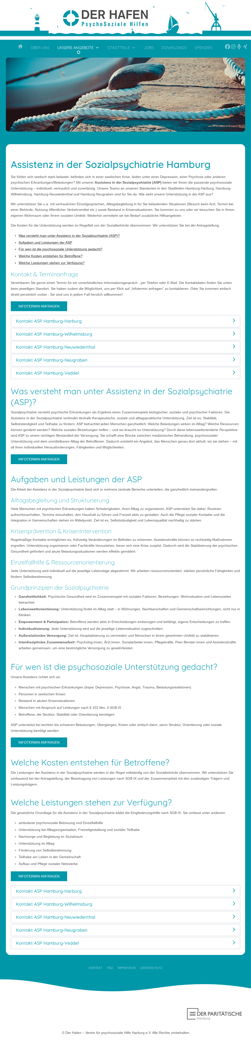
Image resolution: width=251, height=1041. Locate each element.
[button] (125, 321)
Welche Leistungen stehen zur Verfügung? (52, 263)
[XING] (244, 48)
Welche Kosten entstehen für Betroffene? (51, 256)
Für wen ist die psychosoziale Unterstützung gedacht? (60, 249)
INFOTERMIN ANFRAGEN (39, 306)
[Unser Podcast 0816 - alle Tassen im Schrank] (238, 48)
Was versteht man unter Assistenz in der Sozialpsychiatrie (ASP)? (69, 236)
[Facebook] (222, 48)
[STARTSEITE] (20, 48)
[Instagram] (232, 48)
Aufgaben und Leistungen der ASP (45, 242)
